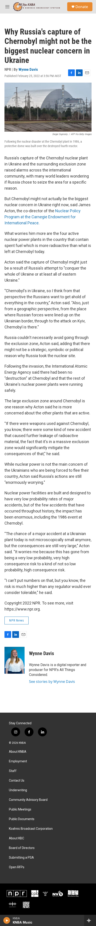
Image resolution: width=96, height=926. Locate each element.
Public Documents (21, 819)
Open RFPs (16, 867)
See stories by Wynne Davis (52, 681)
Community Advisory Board (28, 800)
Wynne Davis (28, 69)
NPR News (16, 620)
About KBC (16, 838)
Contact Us (16, 780)
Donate (81, 7)
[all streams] (90, 920)
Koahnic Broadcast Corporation (31, 828)
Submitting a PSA (21, 857)
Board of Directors (22, 848)
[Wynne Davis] (14, 660)
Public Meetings (20, 809)
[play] (7, 920)
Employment (18, 761)
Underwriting (18, 790)
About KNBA (17, 751)
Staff (13, 771)
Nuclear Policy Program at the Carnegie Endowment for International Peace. (42, 216)
